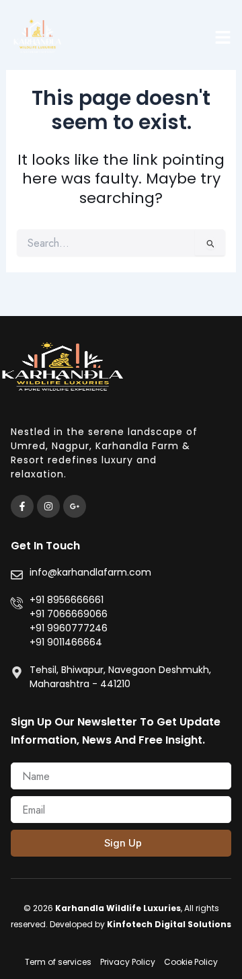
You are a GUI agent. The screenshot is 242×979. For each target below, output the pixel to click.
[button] (223, 37)
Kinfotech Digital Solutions (169, 924)
